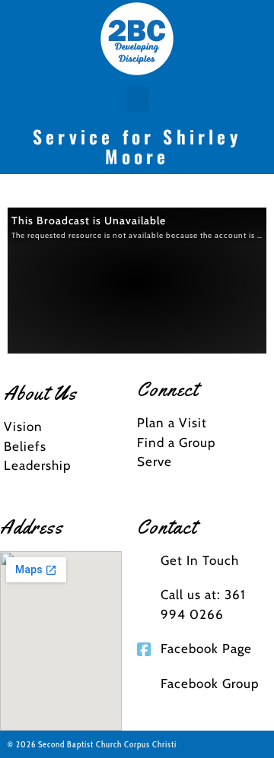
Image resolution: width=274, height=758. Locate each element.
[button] (137, 99)
